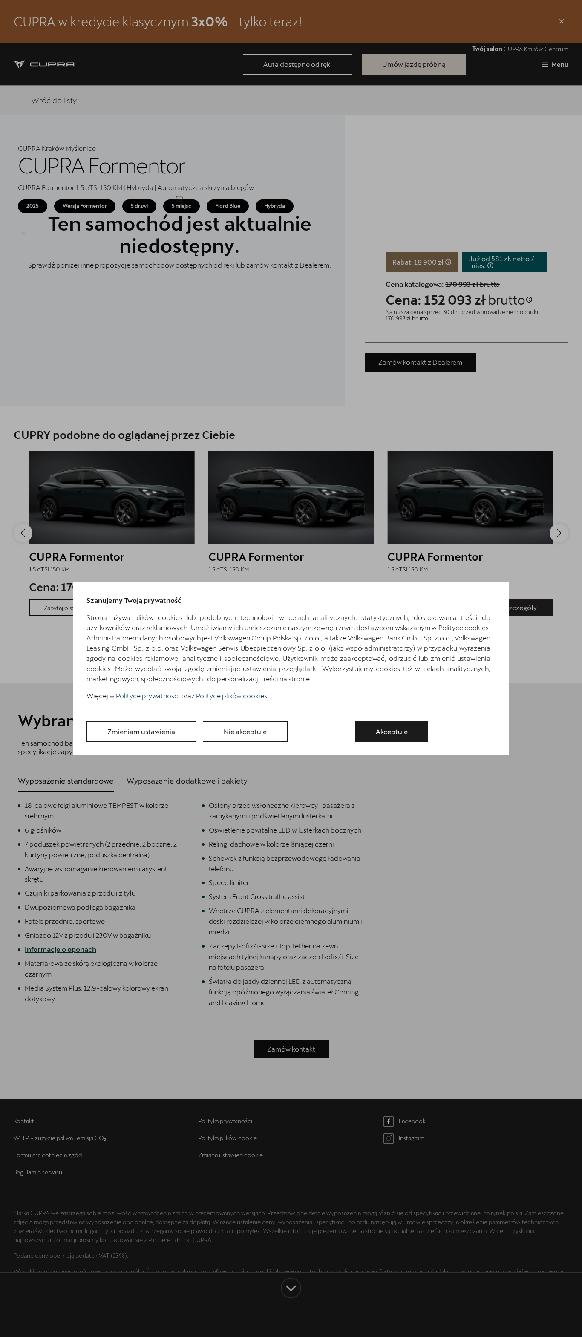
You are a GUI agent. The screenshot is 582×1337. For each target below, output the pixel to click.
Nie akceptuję (245, 731)
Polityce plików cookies (231, 696)
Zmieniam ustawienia (141, 731)
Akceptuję (392, 731)
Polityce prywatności (148, 696)
